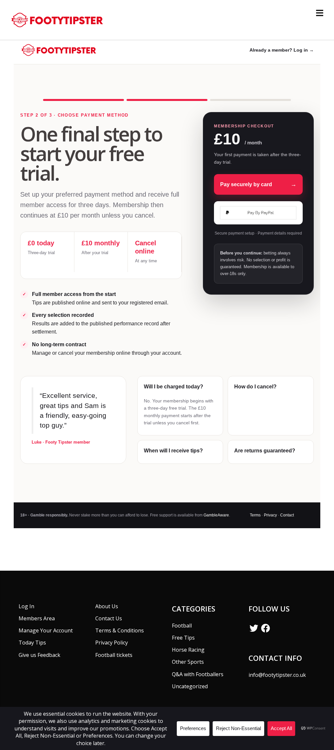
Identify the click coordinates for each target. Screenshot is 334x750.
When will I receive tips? (173, 450)
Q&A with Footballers (197, 674)
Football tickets (113, 655)
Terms (255, 515)
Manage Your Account (46, 630)
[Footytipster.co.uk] (59, 19)
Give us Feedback (39, 655)
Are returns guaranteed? (264, 450)
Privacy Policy (111, 642)
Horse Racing (188, 649)
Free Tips (183, 637)
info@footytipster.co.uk (277, 674)
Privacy (270, 515)
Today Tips (32, 642)
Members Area (37, 618)
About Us (106, 606)
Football (182, 625)
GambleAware (216, 515)
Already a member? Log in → (282, 50)
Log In (26, 606)
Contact (287, 515)
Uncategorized (190, 686)
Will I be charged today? (173, 386)
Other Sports (188, 661)
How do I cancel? (255, 386)
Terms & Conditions (119, 630)
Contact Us (108, 618)
